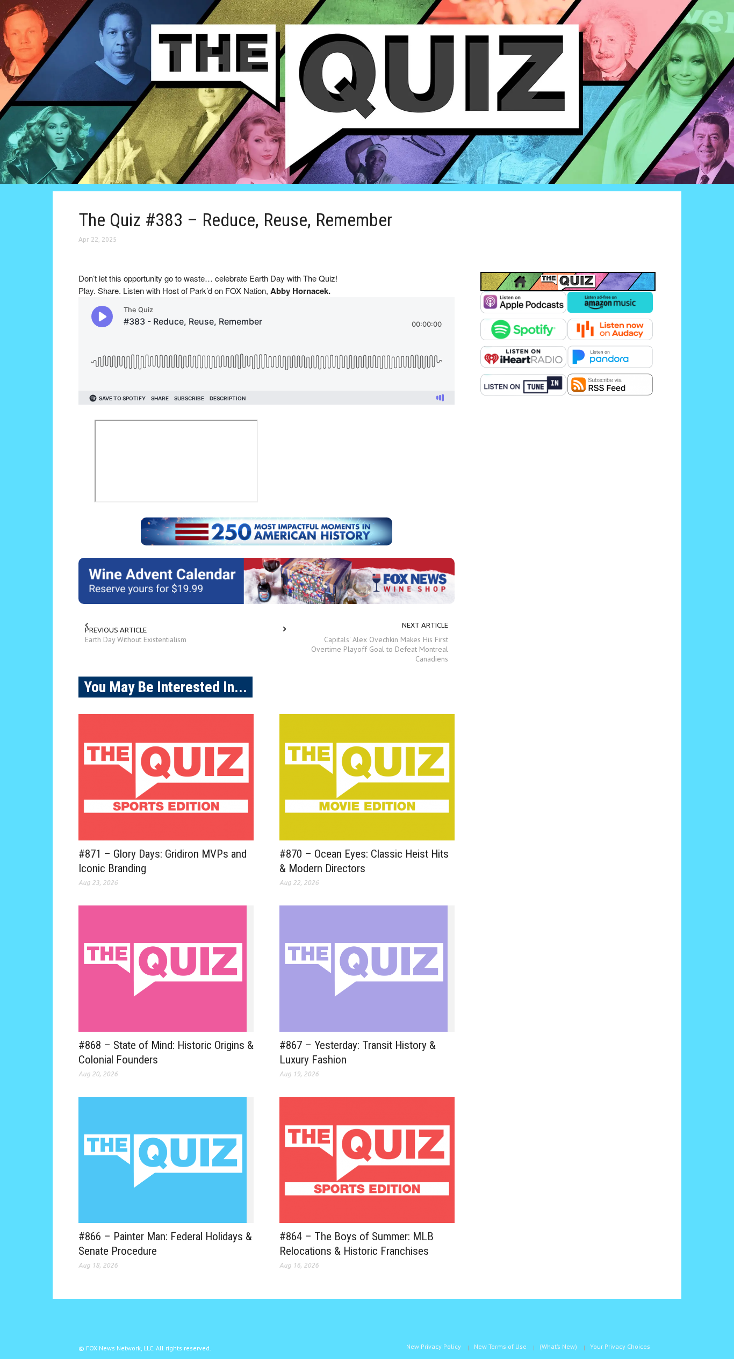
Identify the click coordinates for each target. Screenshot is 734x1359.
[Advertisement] (568, 514)
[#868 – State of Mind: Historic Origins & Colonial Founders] (166, 968)
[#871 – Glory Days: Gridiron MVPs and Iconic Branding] (166, 777)
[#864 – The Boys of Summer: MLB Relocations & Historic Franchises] (367, 1160)
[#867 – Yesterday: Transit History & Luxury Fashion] (367, 968)
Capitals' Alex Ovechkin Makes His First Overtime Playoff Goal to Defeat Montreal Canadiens (379, 649)
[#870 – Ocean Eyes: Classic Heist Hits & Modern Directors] (367, 777)
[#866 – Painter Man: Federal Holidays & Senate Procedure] (166, 1160)
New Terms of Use (500, 1346)
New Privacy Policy (433, 1346)
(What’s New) (558, 1346)
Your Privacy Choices (620, 1346)
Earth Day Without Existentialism (135, 639)
